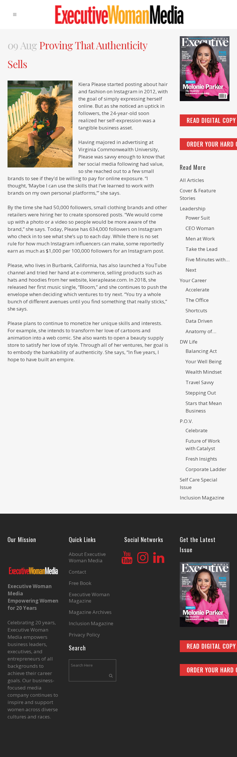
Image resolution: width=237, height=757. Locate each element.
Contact (77, 572)
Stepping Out (201, 392)
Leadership (192, 208)
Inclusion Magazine (202, 497)
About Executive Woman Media (87, 557)
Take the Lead (202, 249)
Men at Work (200, 238)
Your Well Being (204, 361)
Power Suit (198, 217)
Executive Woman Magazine (89, 597)
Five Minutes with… (207, 259)
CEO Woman (200, 228)
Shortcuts (196, 310)
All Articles (192, 180)
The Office (197, 300)
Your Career (193, 280)
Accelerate (197, 289)
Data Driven (199, 321)
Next (191, 270)
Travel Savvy (200, 382)
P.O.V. (186, 421)
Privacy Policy (84, 635)
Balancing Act (201, 351)
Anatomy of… (201, 331)
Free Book (80, 583)
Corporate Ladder (206, 469)
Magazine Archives (90, 612)
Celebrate (197, 430)
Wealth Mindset (204, 372)
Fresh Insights (201, 458)
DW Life (188, 341)
